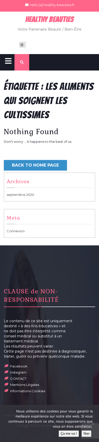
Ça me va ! (69, 433)
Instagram (18, 372)
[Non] (92, 423)
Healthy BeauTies (49, 19)
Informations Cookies (27, 391)
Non (86, 433)
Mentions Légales (24, 385)
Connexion (16, 231)
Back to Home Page (35, 165)
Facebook (18, 366)
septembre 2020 (20, 195)
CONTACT (18, 379)
